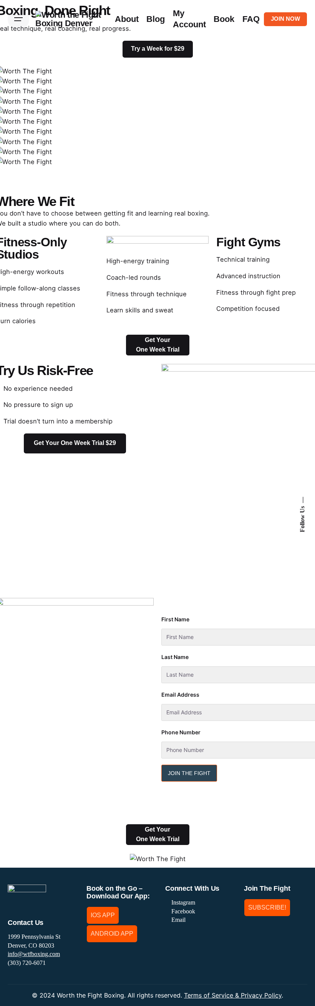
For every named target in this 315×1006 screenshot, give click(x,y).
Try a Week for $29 (157, 48)
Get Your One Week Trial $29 (75, 443)
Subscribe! (267, 907)
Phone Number (181, 732)
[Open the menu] (18, 19)
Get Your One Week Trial (157, 345)
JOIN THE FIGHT (189, 773)
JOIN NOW (285, 19)
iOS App (103, 915)
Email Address (180, 695)
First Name (175, 619)
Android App (112, 933)
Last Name (175, 657)
